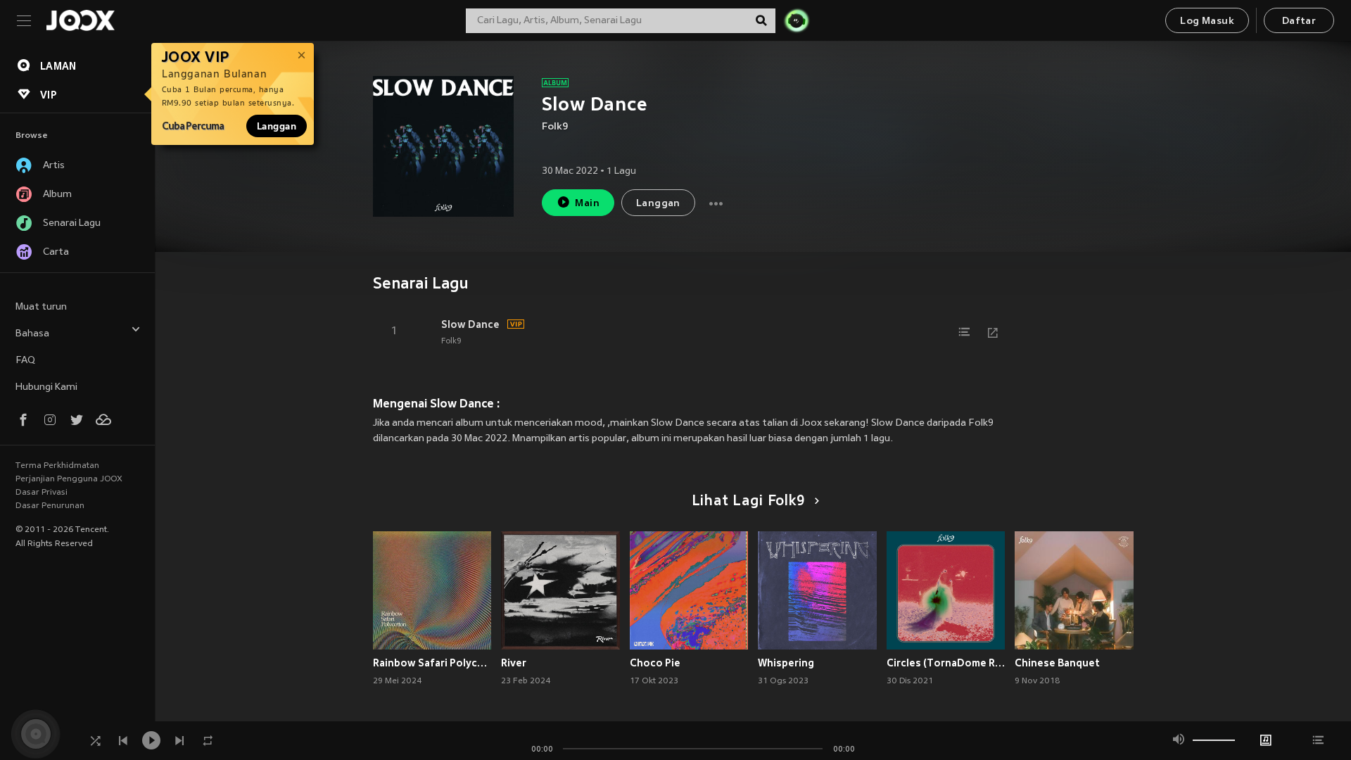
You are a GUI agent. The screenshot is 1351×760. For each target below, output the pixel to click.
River (513, 663)
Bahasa (32, 334)
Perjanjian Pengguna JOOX (68, 479)
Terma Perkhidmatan (57, 466)
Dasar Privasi (41, 493)
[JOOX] (80, 20)
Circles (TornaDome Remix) (946, 663)
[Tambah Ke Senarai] (965, 332)
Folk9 (555, 127)
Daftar (1299, 21)
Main (587, 203)
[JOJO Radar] (796, 20)
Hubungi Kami (46, 387)
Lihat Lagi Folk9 (749, 501)
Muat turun (41, 307)
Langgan (276, 126)
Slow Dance (470, 324)
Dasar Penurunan (49, 506)
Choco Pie (655, 663)
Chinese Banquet (1057, 663)
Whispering (786, 663)
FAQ (25, 360)
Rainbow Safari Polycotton (432, 663)
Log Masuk (1207, 21)
